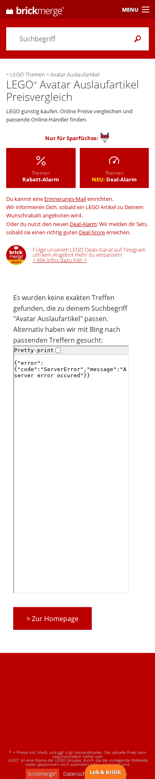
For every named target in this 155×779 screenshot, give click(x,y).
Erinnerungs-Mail (65, 198)
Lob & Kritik (105, 772)
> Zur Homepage (52, 618)
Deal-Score (92, 232)
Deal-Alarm (83, 224)
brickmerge (42, 773)
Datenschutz (78, 773)
